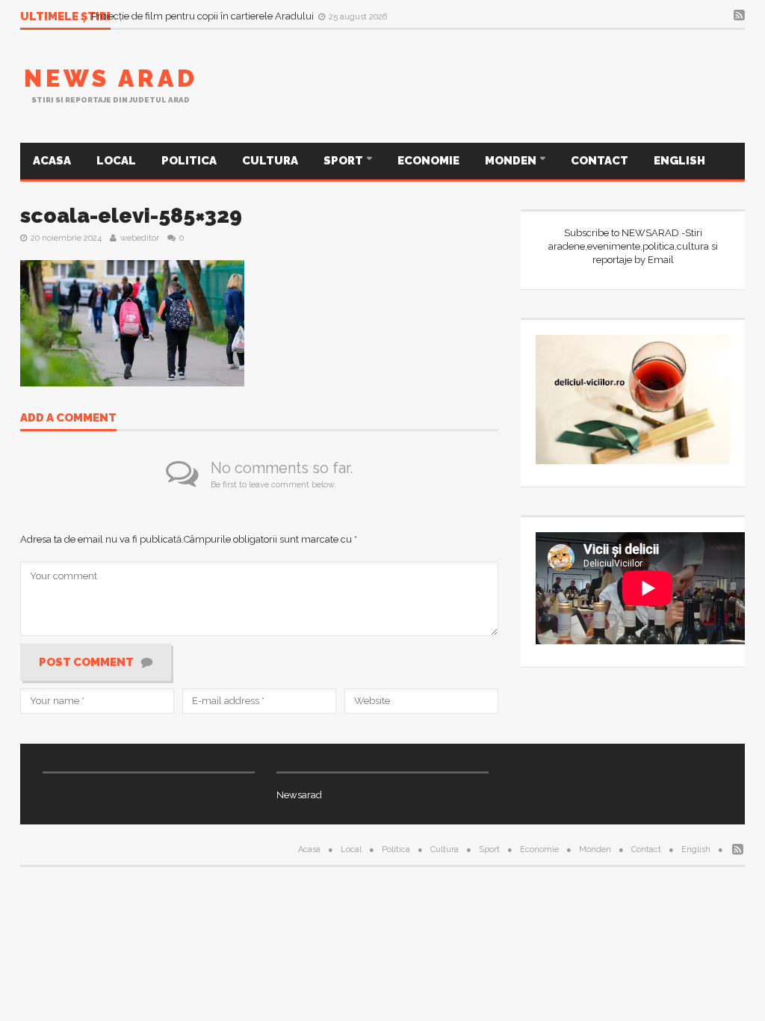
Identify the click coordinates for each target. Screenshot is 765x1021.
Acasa (52, 160)
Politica (189, 160)
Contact (599, 160)
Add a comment (68, 419)
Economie (428, 160)
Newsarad (299, 795)
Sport (344, 160)
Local (116, 160)
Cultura (270, 160)
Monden (512, 160)
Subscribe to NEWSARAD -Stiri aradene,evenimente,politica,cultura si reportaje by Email (633, 246)
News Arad (111, 78)
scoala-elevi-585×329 (131, 215)
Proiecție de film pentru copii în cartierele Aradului (203, 16)
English (679, 160)
